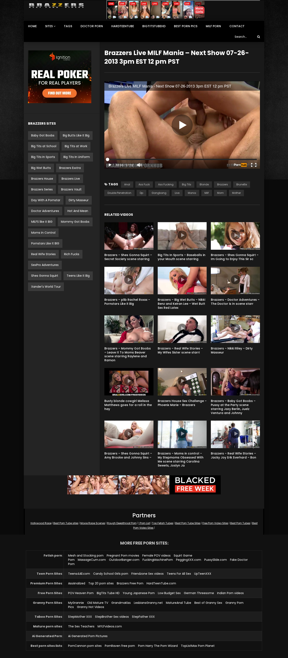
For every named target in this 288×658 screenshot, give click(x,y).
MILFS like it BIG (41, 222)
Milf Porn (213, 26)
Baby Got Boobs (42, 135)
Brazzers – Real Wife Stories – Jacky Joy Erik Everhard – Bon (233, 455)
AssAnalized (76, 583)
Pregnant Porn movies (123, 555)
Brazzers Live (71, 179)
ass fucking (166, 184)
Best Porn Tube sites (65, 523)
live (177, 193)
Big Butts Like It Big (76, 135)
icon (128, 235)
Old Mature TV (97, 603)
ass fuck (144, 184)
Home (32, 26)
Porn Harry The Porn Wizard (158, 646)
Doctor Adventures (45, 211)
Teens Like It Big (78, 276)
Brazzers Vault (71, 189)
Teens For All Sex (179, 574)
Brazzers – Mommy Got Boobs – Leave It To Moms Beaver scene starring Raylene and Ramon (127, 354)
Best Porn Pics (185, 26)
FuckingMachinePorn (158, 560)
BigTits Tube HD (108, 593)
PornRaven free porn (120, 646)
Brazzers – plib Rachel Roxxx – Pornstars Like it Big (127, 302)
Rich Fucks (71, 254)
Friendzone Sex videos (147, 574)
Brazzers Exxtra (70, 168)
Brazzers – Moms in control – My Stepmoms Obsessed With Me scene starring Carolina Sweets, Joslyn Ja (180, 459)
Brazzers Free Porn (130, 583)
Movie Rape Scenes (92, 523)
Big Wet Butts (41, 168)
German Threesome (199, 593)
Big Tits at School (43, 146)
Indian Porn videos (230, 593)
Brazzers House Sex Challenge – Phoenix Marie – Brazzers (182, 403)
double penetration (119, 193)
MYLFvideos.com (110, 626)
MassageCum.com (92, 560)
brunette (241, 184)
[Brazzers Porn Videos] (56, 5)
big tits (186, 184)
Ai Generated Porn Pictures (88, 636)
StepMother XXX (80, 617)
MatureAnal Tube (178, 603)
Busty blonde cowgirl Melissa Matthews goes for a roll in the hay (128, 405)
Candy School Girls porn (110, 574)
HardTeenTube (122, 26)
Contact (237, 26)
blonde (204, 184)
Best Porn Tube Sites (188, 523)
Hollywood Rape (41, 523)
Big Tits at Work (76, 146)
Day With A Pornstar (45, 200)
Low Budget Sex (169, 593)
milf (207, 193)
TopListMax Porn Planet (198, 646)
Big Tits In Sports (43, 157)
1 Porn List (144, 523)
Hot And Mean (77, 211)
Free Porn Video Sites (215, 523)
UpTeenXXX (202, 574)
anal (127, 184)
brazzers (222, 184)
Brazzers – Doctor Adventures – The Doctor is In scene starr (235, 302)
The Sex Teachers (81, 626)
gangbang (159, 193)
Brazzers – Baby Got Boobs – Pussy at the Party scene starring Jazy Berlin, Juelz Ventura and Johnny (233, 407)
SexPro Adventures (45, 265)
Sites (49, 26)
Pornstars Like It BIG (45, 243)
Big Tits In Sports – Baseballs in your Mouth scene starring (181, 257)
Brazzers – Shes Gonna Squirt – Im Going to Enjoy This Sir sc (234, 257)
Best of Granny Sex (208, 603)
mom (220, 193)
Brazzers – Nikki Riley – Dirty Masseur (232, 350)
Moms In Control (43, 233)
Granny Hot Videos (90, 607)
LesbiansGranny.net (148, 603)
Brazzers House (42, 179)
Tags (68, 26)
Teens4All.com (79, 574)
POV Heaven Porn (81, 593)
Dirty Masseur (79, 200)
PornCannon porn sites (85, 646)
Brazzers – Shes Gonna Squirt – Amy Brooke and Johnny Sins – (128, 455)
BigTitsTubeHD (154, 26)
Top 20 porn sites (101, 583)
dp (141, 193)
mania (192, 193)
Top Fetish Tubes (162, 523)
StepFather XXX (143, 617)
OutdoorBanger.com (124, 560)
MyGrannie (76, 603)
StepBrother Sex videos (112, 617)
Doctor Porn (92, 26)
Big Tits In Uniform (76, 157)
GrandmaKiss (121, 603)
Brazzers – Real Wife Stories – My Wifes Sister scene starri (180, 350)
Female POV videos (156, 555)
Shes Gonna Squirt (44, 276)
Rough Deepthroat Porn (122, 523)
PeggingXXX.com (188, 560)
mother (236, 193)
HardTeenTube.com (161, 583)
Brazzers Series (42, 189)
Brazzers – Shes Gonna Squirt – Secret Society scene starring (128, 257)
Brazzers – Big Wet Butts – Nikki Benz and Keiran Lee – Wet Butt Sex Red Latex (181, 304)
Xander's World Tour (46, 287)
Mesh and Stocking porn (86, 555)
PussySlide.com (215, 560)
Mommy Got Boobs (75, 222)
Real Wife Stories (43, 254)
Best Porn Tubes (240, 523)
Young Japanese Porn (139, 593)
